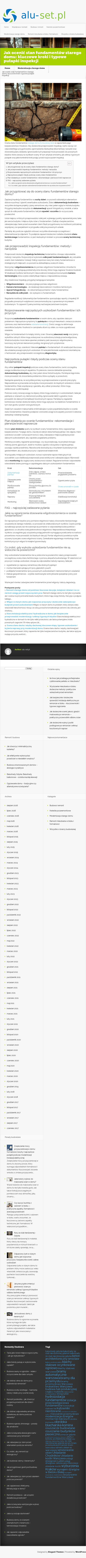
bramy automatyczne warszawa (56, 1374)
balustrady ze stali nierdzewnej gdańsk (60, 1352)
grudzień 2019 (12, 1087)
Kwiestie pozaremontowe (56, 27)
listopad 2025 (12, 837)
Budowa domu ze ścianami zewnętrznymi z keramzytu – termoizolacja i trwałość (19, 1523)
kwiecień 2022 (12, 946)
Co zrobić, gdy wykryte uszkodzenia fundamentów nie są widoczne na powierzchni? (40, 185)
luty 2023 (11, 894)
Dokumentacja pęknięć (14, 474)
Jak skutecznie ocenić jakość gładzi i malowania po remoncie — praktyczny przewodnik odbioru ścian (65, 714)
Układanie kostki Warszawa (59, 1457)
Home (6, 27)
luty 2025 (11, 847)
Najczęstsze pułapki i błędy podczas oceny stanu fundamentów (32, 175)
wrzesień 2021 (12, 982)
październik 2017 (13, 1113)
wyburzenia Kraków (62, 1467)
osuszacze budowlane (60, 1428)
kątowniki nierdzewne (57, 1410)
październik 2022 (14, 915)
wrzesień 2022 (13, 920)
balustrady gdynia (53, 1351)
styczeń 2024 (12, 868)
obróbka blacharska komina (59, 1423)
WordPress (80, 1552)
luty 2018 (10, 1092)
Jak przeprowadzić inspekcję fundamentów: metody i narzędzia (32, 169)
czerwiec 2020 (13, 1060)
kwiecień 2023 (12, 883)
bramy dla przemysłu (60, 1379)
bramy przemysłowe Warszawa (59, 1382)
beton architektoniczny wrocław (62, 1357)
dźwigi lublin (63, 1394)
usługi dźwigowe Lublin (59, 1459)
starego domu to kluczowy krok (41, 143)
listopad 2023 (12, 878)
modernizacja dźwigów (59, 1416)
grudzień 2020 (13, 1029)
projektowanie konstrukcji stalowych (55, 1437)
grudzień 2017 (12, 1102)
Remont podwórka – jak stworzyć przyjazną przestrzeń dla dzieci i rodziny (21, 1402)
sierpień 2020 (12, 1050)
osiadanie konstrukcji (39, 324)
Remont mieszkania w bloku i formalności (43, 34)
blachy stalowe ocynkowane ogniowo (60, 1365)
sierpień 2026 (12, 805)
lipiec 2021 (11, 993)
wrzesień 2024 (13, 857)
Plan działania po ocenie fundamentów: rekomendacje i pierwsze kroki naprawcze (39, 178)
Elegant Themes (56, 1552)
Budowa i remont (37, 27)
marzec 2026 (12, 831)
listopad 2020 (12, 1034)
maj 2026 (11, 821)
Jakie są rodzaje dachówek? (18, 1514)
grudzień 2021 (12, 967)
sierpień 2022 (12, 925)
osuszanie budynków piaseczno (60, 1432)
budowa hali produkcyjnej (61, 1389)
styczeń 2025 (12, 852)
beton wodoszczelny (53, 1362)
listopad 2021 (12, 972)
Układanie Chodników (55, 1454)
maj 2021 (10, 1003)
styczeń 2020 (12, 1081)
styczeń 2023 (12, 899)
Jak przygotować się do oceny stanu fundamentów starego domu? (33, 167)
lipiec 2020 (11, 1055)
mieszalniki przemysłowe (64, 1413)
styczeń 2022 (12, 962)
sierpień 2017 (12, 1123)
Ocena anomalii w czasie (68, 486)
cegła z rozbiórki (54, 1391)
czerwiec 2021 (13, 998)
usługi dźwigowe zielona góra (57, 1462)
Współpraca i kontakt (19, 27)
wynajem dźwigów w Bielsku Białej (62, 1471)
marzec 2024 (12, 863)
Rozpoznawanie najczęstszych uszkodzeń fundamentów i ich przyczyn (35, 172)
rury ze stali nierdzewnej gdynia (58, 1442)
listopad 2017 (12, 1107)
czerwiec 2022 (13, 936)
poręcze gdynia (67, 1434)
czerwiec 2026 (13, 816)
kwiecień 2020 (13, 1071)
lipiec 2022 (11, 930)
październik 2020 (14, 1040)
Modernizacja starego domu (14, 34)
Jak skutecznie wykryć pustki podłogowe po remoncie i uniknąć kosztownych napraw (64, 726)
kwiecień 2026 (13, 826)
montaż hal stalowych (57, 1418)
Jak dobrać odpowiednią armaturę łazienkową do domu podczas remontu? (21, 1414)
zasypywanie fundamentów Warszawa (61, 1475)
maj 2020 (11, 1066)
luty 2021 (10, 1019)
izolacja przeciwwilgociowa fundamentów (60, 1403)
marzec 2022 (12, 951)
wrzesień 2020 (13, 1045)
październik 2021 (13, 977)
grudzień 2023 (13, 873)
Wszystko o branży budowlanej (72, 34)
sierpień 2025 (12, 842)
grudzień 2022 (13, 904)
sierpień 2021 (12, 988)
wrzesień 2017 (12, 1118)
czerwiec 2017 (13, 1128)
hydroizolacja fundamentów (55, 1398)
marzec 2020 (12, 1076)
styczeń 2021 (12, 1024)
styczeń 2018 (12, 1097)
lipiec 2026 (11, 811)
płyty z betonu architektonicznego (59, 1438)
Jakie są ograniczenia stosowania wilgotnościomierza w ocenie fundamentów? (39, 183)
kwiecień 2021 (12, 1008)
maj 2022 (10, 941)
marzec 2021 (12, 1014)
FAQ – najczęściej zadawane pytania (21, 180)
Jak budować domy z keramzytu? (21, 1461)
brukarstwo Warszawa (58, 1386)
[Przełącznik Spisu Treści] (68, 163)
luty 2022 (11, 956)
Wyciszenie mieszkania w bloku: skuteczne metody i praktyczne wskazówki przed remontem (63, 689)
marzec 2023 (12, 889)
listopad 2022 (12, 910)
